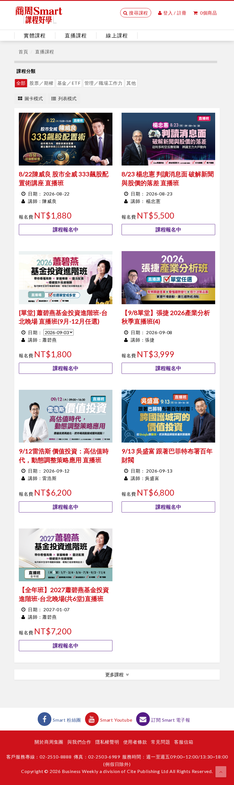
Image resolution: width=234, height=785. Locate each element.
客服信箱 (183, 741)
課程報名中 (65, 229)
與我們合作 (79, 741)
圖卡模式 (34, 98)
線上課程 (117, 35)
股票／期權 (41, 83)
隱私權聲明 (107, 741)
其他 (131, 83)
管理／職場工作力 (103, 83)
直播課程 (76, 35)
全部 (21, 83)
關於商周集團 (49, 741)
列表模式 (67, 98)
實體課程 (35, 35)
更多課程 (114, 674)
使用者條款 (135, 741)
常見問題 (160, 741)
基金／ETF (69, 83)
